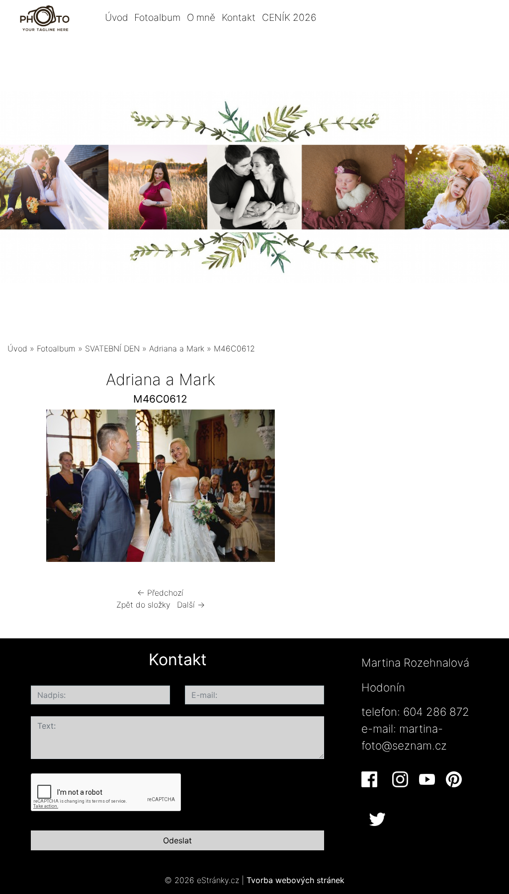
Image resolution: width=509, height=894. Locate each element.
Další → (191, 605)
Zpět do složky (143, 605)
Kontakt (238, 17)
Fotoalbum (157, 17)
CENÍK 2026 (289, 17)
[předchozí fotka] (23, 488)
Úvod (116, 17)
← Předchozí (160, 593)
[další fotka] (297, 488)
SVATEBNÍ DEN (112, 348)
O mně (201, 17)
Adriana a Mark (176, 348)
